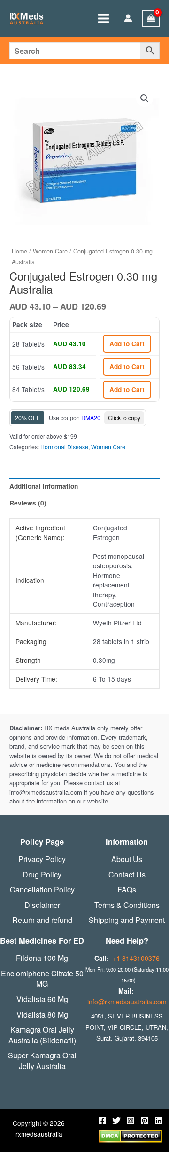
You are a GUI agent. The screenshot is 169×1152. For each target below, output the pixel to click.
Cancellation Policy (42, 889)
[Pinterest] (144, 1120)
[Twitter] (116, 1120)
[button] (144, 98)
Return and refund (42, 920)
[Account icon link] (128, 19)
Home (19, 251)
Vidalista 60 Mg (42, 999)
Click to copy (124, 418)
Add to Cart (127, 343)
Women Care (50, 251)
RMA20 (90, 418)
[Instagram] (130, 1120)
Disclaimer (42, 905)
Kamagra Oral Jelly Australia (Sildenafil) (42, 1035)
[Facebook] (102, 1120)
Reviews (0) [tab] (27, 502)
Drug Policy (42, 875)
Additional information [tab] (43, 486)
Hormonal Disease (64, 447)
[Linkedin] (158, 1120)
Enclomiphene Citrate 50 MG (42, 978)
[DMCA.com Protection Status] (130, 1135)
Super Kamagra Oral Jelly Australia (42, 1060)
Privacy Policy (42, 859)
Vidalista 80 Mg (42, 1015)
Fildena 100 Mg (42, 958)
